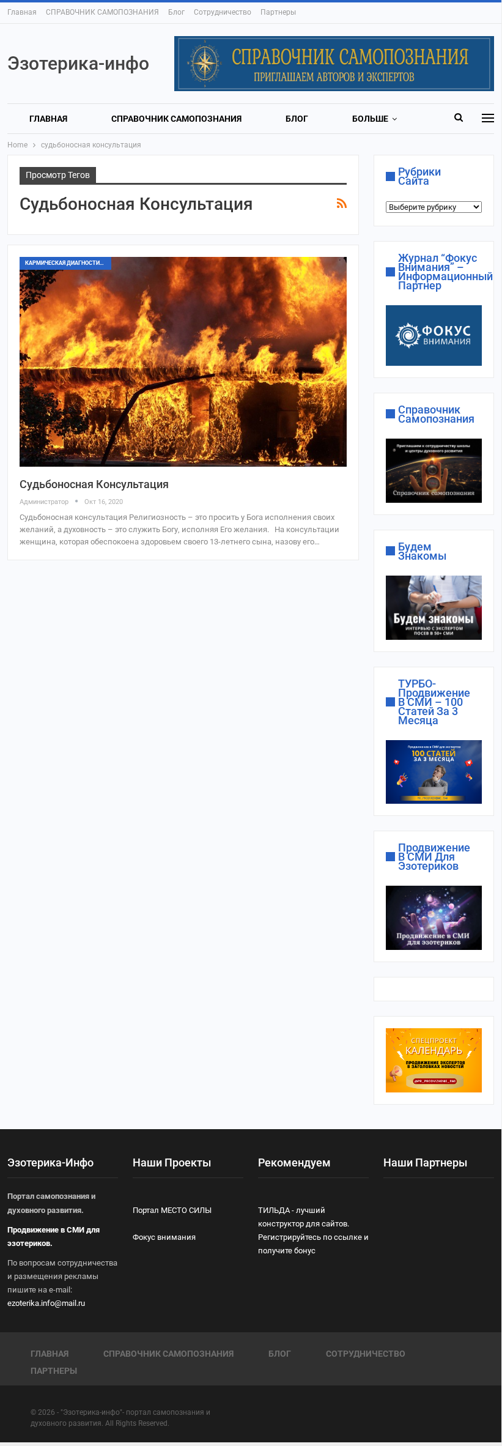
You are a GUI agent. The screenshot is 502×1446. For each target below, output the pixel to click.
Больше (370, 119)
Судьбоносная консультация (94, 484)
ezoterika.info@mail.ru (46, 1303)
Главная (22, 12)
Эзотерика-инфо (78, 63)
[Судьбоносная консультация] (183, 361)
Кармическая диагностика (66, 263)
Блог (176, 12)
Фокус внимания (164, 1237)
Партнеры (278, 12)
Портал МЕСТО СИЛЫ (172, 1210)
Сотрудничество (222, 12)
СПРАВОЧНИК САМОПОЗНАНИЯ (102, 12)
